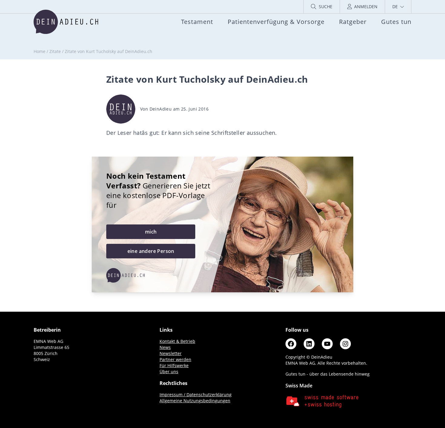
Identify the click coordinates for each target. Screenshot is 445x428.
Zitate (55, 51)
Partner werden (175, 359)
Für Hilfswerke (174, 365)
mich (151, 231)
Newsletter (171, 353)
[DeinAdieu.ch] (66, 22)
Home (39, 51)
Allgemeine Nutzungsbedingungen (195, 400)
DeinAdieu (161, 109)
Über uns (169, 371)
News (165, 347)
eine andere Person (150, 251)
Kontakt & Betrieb (177, 341)
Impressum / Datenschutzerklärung (196, 394)
